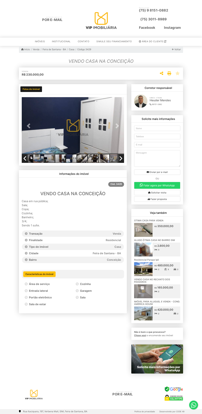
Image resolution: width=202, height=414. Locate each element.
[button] (29, 126)
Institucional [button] (61, 41)
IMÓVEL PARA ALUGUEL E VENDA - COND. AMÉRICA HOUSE (157, 302)
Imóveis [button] (40, 41)
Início (27, 49)
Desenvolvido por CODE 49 (171, 411)
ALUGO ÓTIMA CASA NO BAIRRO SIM (154, 240)
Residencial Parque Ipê (146, 259)
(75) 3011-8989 (153, 19)
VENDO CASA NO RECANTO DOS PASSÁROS (152, 280)
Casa (71, 49)
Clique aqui (140, 335)
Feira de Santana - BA (54, 49)
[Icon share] (66, 393)
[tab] (31, 89)
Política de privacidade (144, 411)
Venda (36, 49)
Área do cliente (152, 41)
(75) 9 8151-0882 (153, 10)
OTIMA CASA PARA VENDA (149, 220)
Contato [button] (83, 41)
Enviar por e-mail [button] (158, 172)
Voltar (177, 49)
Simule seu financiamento (114, 41)
